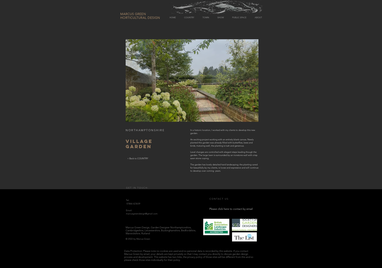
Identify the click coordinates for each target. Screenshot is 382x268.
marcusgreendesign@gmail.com (142, 213)
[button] (192, 80)
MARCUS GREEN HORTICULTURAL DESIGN (140, 16)
